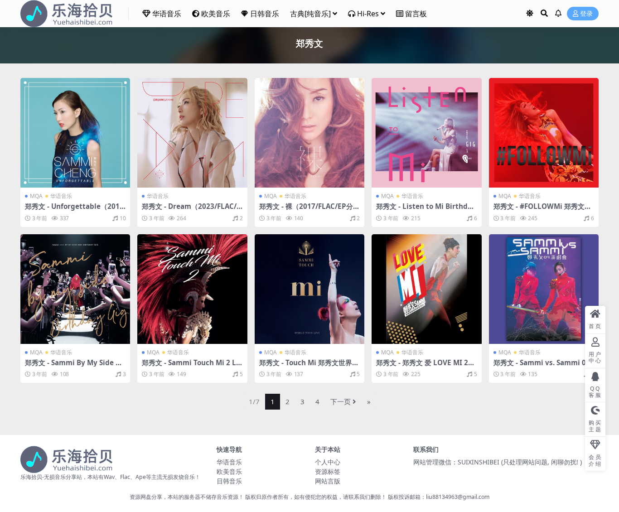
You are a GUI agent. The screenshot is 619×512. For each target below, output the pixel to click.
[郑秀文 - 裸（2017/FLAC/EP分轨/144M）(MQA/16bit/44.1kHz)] (309, 133)
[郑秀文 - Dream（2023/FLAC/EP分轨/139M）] (192, 133)
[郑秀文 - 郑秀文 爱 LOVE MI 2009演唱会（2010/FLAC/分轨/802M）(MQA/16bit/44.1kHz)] (426, 289)
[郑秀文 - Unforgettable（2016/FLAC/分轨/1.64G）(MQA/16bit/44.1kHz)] (75, 133)
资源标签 (327, 471)
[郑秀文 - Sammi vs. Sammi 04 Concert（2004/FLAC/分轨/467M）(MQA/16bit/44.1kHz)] (544, 289)
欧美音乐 (215, 14)
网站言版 (327, 481)
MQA (36, 196)
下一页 (340, 401)
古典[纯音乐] (310, 14)
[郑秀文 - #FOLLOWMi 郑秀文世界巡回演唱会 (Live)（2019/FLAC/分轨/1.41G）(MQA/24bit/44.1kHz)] (544, 133)
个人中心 (327, 462)
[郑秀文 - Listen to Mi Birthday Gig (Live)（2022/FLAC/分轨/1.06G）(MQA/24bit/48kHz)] (426, 133)
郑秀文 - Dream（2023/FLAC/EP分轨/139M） (191, 210)
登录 (586, 13)
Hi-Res (368, 14)
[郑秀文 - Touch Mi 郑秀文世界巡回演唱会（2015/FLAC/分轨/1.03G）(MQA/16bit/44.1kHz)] (309, 289)
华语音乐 (166, 14)
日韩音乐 (264, 14)
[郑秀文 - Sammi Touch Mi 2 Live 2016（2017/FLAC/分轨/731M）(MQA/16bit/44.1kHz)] (192, 289)
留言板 (416, 14)
